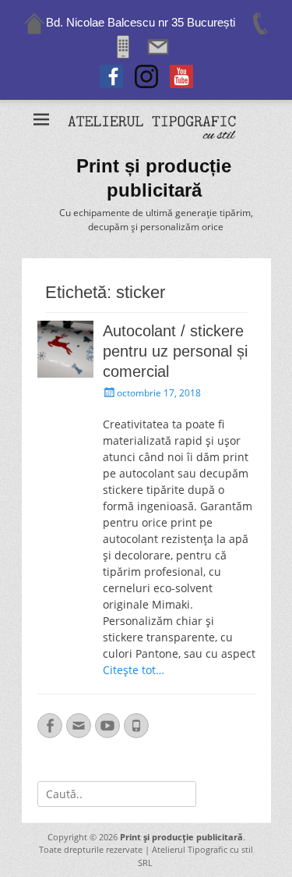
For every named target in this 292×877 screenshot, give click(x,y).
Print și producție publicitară (181, 837)
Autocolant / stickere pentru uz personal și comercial (175, 351)
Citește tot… (133, 669)
